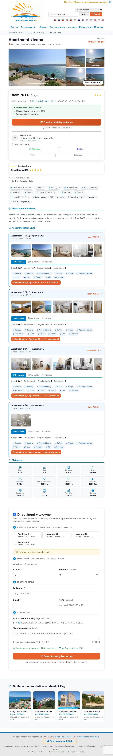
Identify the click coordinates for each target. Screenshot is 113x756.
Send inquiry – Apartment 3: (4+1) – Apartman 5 (37, 395)
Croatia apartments (96, 746)
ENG (15, 622)
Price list (48, 262)
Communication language (31, 618)
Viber (81, 149)
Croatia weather (57, 27)
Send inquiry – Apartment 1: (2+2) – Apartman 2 (37, 282)
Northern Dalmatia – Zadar (19, 33)
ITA (40, 622)
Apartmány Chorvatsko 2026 (77, 746)
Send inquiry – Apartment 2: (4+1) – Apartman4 (37, 339)
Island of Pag (38, 33)
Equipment (19, 262)
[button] (56, 168)
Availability (34, 262)
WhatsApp (36, 149)
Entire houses (85, 27)
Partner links (43, 752)
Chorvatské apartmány (76, 752)
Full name (19, 588)
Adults (17, 569)
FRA (54, 622)
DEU (32, 622)
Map (34, 155)
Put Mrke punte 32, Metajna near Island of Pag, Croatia (36, 44)
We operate (8, 746)
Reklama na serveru (62, 737)
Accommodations (28, 27)
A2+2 (34, 101)
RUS (62, 622)
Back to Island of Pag (20, 178)
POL (78, 622)
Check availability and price (58, 122)
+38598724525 (22, 144)
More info (98, 27)
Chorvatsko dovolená (47, 746)
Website (79, 155)
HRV (70, 622)
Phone (65, 599)
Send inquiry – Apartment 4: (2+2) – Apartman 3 (37, 452)
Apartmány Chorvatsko (57, 752)
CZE (23, 622)
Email (17, 599)
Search (97, 14)
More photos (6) (94, 82)
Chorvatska (60, 746)
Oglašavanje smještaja (61, 741)
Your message (25, 628)
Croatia (14, 27)
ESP (47, 622)
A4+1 (40, 101)
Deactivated (32, 752)
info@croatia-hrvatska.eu (89, 737)
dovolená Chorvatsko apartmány (25, 746)
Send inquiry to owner (58, 656)
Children (67, 569)
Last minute (72, 27)
